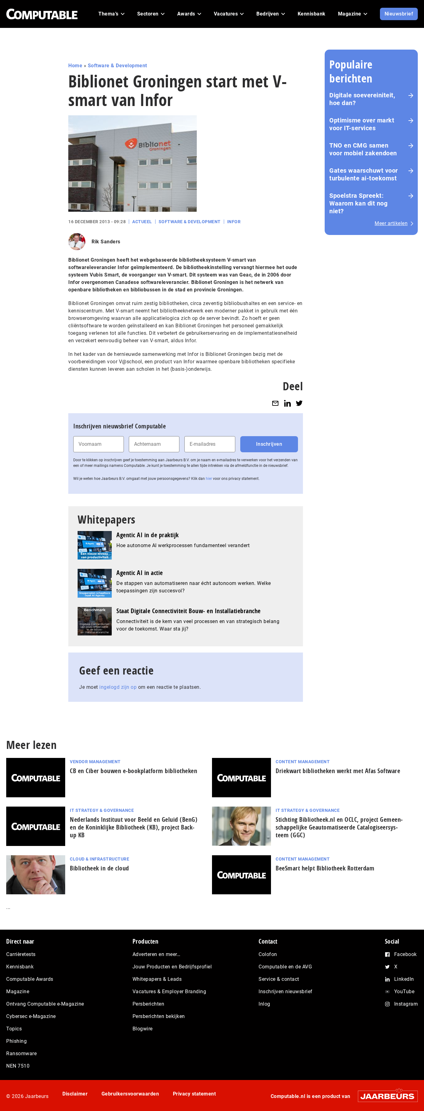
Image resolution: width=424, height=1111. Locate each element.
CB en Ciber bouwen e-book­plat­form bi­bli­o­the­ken (133, 771)
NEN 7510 (17, 1066)
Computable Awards (29, 979)
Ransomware (21, 1053)
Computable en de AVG (285, 967)
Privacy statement (194, 1094)
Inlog (264, 1004)
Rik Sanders (106, 242)
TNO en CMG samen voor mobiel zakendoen (363, 149)
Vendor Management (95, 761)
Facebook (405, 954)
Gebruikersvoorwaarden (130, 1094)
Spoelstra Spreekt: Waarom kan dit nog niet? (358, 203)
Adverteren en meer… (157, 954)
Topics (14, 1029)
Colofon (268, 954)
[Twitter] (299, 403)
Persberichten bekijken (159, 1016)
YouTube (404, 991)
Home (75, 66)
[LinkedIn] (287, 403)
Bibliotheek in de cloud (99, 868)
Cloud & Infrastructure (99, 858)
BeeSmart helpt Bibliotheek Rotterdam (325, 868)
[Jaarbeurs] (385, 1096)
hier (209, 478)
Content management (303, 761)
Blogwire (143, 1029)
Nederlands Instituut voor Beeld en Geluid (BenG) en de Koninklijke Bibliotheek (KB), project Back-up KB (133, 827)
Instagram (406, 1004)
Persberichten (149, 1004)
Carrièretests (21, 954)
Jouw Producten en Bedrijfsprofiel (172, 967)
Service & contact (279, 979)
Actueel (142, 221)
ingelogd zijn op (118, 687)
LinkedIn (404, 979)
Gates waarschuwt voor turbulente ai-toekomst (363, 174)
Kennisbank (20, 967)
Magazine (17, 991)
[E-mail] (275, 403)
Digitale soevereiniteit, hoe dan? (362, 99)
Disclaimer (75, 1094)
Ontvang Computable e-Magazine (45, 1004)
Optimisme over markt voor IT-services (361, 124)
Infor (234, 221)
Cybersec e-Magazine (31, 1016)
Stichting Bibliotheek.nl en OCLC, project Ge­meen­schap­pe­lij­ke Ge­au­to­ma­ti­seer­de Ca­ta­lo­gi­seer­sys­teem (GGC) (339, 827)
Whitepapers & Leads (157, 979)
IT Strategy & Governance (102, 810)
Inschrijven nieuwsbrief (286, 991)
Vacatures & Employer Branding (169, 991)
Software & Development (117, 66)
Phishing (16, 1041)
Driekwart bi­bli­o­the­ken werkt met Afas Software (338, 771)
